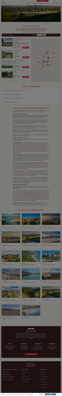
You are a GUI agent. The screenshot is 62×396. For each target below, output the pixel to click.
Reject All (47, 394)
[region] (31, 394)
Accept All (53, 394)
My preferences (41, 394)
